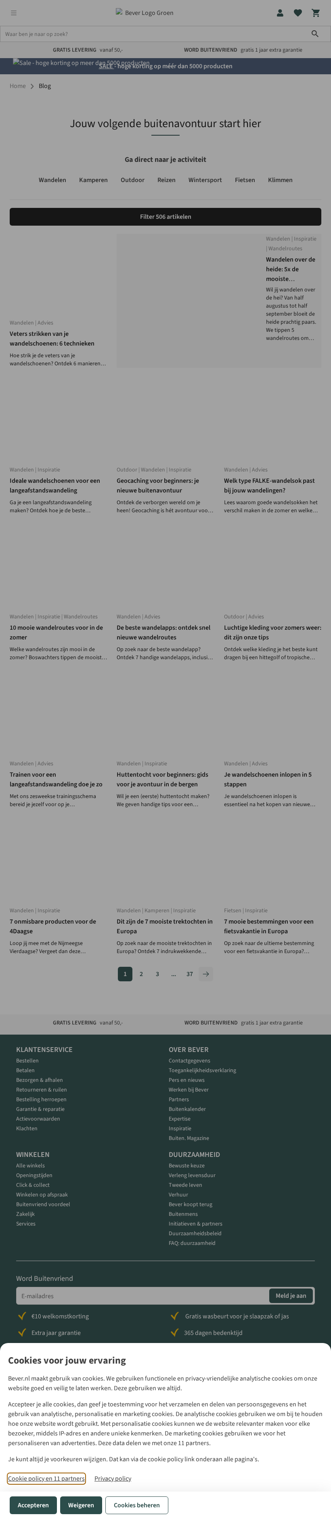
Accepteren (33, 1505)
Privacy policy (112, 1478)
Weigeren (81, 1505)
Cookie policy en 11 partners (46, 1478)
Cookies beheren (137, 1505)
